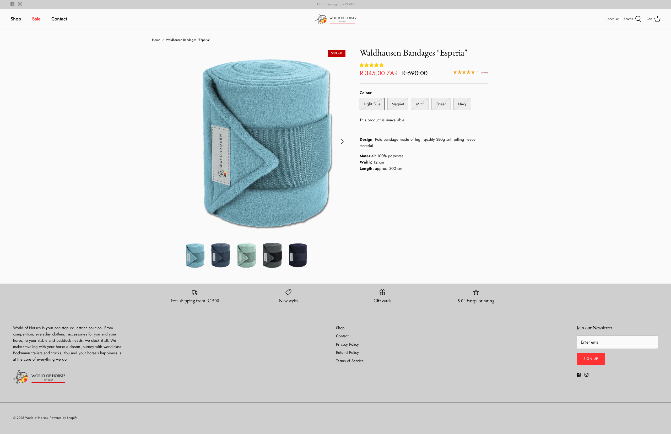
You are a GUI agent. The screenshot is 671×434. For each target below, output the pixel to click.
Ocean (441, 104)
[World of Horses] (335, 19)
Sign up (590, 358)
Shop (15, 18)
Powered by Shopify (63, 417)
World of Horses (36, 417)
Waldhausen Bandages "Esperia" (188, 39)
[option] (265, 141)
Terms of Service (350, 361)
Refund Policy (347, 352)
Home (156, 39)
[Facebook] (12, 4)
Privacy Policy (347, 344)
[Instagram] (20, 4)
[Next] (342, 141)
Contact (59, 18)
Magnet (398, 104)
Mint (420, 104)
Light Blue (372, 104)
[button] (372, 65)
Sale (36, 18)
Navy (462, 104)
